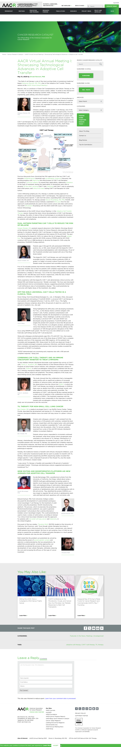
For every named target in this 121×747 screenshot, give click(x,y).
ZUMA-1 (61, 384)
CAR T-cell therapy (88, 644)
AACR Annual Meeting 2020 (38, 738)
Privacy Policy (80, 713)
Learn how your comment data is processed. (60, 698)
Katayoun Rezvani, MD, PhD (31, 83)
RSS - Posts (86, 89)
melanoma (53, 519)
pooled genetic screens (42, 540)
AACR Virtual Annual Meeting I (37, 85)
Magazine (53, 720)
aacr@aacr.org (26, 722)
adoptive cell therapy (73, 644)
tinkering (50, 186)
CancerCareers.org (51, 724)
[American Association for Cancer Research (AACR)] (17, 6)
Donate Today (112, 6)
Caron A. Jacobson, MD (29, 364)
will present (29, 206)
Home (4, 54)
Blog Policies (83, 140)
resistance (69, 182)
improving (36, 180)
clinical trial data (38, 188)
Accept (55, 745)
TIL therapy (99, 644)
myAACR (116, 2)
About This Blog (84, 131)
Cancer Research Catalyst (15, 54)
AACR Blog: (57, 718)
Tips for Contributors (85, 144)
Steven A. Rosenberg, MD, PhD (57, 738)
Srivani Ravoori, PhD (37, 76)
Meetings (89, 636)
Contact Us (82, 135)
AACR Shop (49, 728)
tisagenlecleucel (29, 178)
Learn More (22, 615)
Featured (73, 636)
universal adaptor (32, 182)
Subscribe (86, 75)
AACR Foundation (51, 714)
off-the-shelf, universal (30, 186)
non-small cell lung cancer (37, 519)
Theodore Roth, (43, 524)
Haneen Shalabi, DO (24, 228)
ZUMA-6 (28, 368)
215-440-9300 (29, 720)
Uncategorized (98, 636)
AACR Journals (50, 710)
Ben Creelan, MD (23, 409)
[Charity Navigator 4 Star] (79, 721)
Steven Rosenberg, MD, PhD (55, 200)
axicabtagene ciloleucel (53, 178)
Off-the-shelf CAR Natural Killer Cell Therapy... (83, 738)
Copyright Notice (81, 715)
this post (58, 202)
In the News (81, 636)
